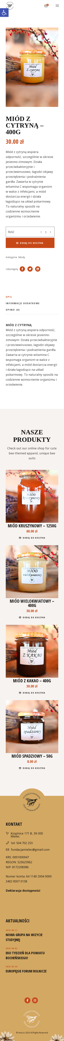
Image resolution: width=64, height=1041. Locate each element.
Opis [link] (9, 296)
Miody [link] (21, 257)
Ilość (11, 232)
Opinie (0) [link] (13, 309)
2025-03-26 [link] (11, 966)
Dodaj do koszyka (31, 243)
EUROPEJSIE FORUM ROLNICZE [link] (26, 970)
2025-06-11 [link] (11, 930)
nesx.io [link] (21, 1032)
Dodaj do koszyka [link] (34, 537)
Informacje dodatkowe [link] (23, 303)
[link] (4, 12)
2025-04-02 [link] (11, 948)
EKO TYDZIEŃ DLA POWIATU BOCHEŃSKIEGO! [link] (25, 955)
